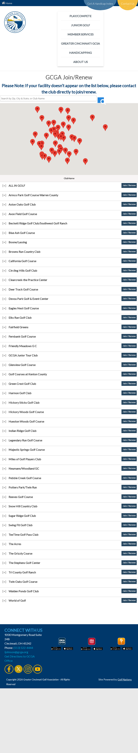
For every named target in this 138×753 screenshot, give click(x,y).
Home (8, 3)
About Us (80, 61)
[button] (68, 118)
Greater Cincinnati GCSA (80, 43)
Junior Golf (80, 25)
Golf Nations (125, 679)
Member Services (81, 34)
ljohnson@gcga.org (16, 652)
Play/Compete (80, 16)
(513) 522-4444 (23, 647)
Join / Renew (129, 185)
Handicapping (80, 52)
